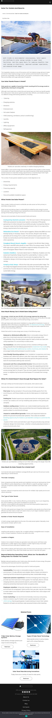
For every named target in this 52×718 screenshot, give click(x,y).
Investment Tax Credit (39, 347)
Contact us (26, 700)
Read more (7, 646)
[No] (50, 714)
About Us (26, 697)
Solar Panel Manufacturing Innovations (26, 671)
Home (4, 13)
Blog (26, 703)
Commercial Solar (10, 13)
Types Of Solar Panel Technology (38, 636)
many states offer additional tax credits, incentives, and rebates (26, 349)
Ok (26, 716)
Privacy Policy (26, 710)
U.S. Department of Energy (36, 324)
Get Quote (26, 707)
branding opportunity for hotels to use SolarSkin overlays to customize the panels (26, 419)
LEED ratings (7, 601)
